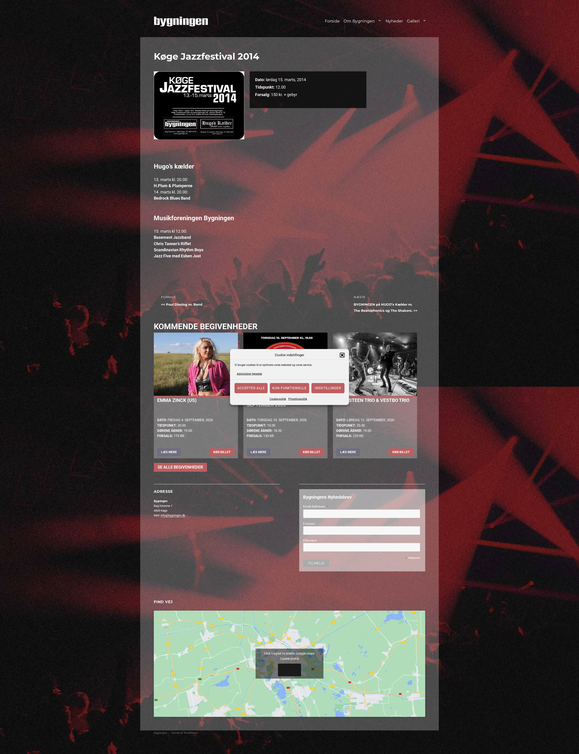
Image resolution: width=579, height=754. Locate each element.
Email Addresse (315, 506)
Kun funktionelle (289, 388)
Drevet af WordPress (184, 733)
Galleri (413, 21)
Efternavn (310, 540)
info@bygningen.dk (173, 515)
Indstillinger (328, 388)
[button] (342, 355)
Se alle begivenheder (180, 467)
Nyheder (394, 21)
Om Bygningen (359, 21)
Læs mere (169, 452)
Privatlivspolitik (297, 398)
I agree (290, 670)
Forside (332, 21)
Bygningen (160, 733)
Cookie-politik (278, 398)
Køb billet (222, 452)
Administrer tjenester (249, 373)
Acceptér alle (251, 388)
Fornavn (309, 523)
